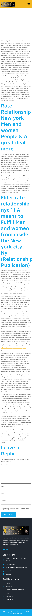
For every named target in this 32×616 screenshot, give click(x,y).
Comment (4, 464)
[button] (29, 4)
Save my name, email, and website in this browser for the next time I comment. (15, 509)
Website (3, 500)
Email (3, 493)
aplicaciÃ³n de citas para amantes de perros (13, 348)
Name (3, 486)
